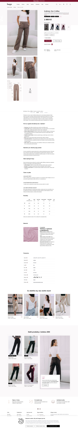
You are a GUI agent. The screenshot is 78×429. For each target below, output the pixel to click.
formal (37, 282)
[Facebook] (38, 409)
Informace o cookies (47, 423)
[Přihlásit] (63, 4)
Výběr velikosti (19, 414)
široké (34, 279)
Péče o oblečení (19, 415)
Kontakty (28, 414)
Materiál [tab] (37, 112)
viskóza (34, 260)
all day (34, 282)
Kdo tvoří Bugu (9, 415)
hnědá (34, 267)
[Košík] (70, 4)
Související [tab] (46, 112)
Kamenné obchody (29, 415)
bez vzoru (34, 272)
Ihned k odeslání (48, 37)
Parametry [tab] (41, 112)
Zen (60, 16)
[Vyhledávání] (56, 4)
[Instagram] (40, 409)
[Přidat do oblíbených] (21, 317)
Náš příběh (8, 414)
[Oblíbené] (67, 4)
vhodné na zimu (40, 282)
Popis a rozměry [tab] (32, 112)
